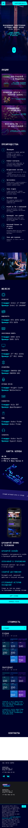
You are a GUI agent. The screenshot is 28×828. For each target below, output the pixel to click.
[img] (3, 776)
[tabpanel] (14, 678)
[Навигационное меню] (3, 3)
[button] (20, 3)
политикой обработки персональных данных (11, 817)
